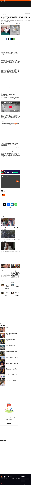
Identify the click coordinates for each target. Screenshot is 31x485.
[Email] (12, 39)
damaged (15, 123)
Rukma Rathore (2, 271)
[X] (28, 0)
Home (1, 13)
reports (7, 58)
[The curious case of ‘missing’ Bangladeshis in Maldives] (5, 266)
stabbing (4, 191)
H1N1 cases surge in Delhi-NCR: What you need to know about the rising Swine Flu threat (17, 286)
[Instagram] (26, 0)
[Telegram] (10, 39)
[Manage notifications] (1, 483)
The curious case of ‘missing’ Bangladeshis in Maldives (5, 269)
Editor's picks (4, 14)
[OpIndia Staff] (4, 195)
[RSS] (27, 0)
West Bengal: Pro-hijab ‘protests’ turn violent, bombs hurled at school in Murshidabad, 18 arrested (10, 240)
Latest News (2, 325)
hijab (5, 190)
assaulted (7, 65)
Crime (1, 14)
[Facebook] (25, 0)
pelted (8, 148)
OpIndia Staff (18, 23)
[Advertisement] (5, 304)
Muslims (2, 191)
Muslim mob (16, 190)
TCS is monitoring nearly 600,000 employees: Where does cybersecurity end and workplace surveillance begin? (12, 375)
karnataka (8, 190)
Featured (12, 267)
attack (4, 190)
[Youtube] (30, 0)
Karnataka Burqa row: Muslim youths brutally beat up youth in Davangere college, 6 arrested (10, 227)
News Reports (4, 13)
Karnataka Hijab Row (12, 190)
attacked (11, 90)
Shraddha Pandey (13, 275)
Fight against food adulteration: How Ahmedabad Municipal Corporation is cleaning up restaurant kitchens (7, 294)
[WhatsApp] (29, 0)
